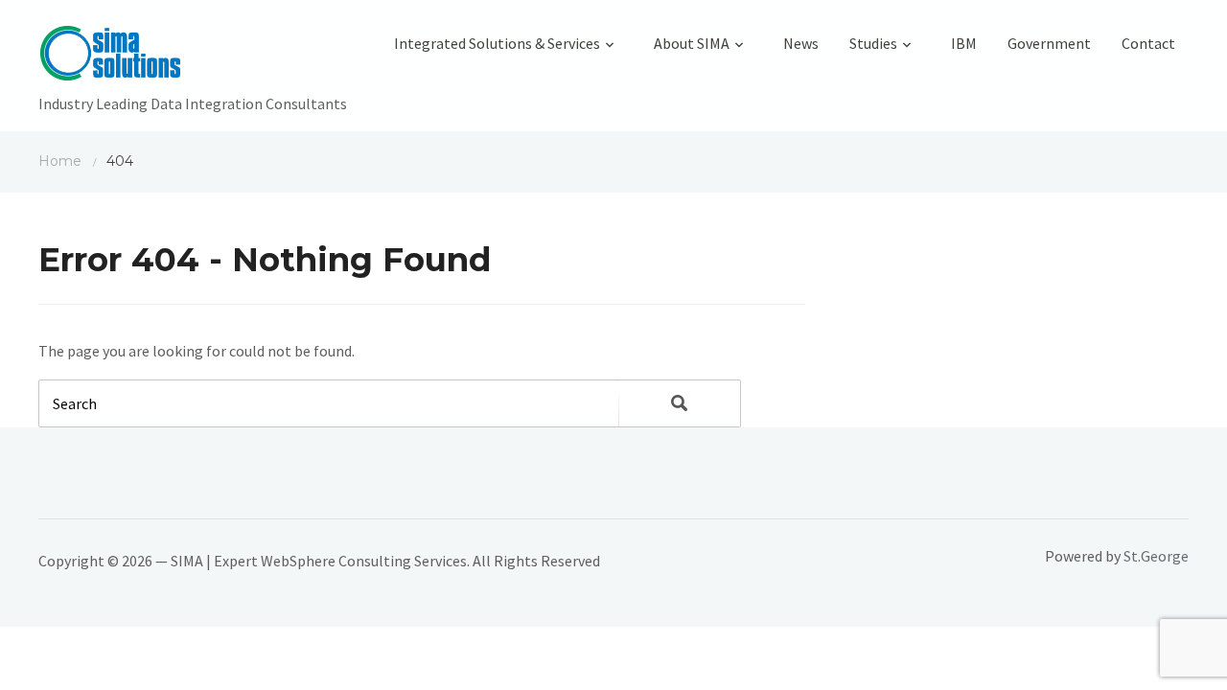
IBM (964, 43)
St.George (1156, 555)
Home (59, 161)
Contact (1148, 43)
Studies (873, 43)
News (801, 43)
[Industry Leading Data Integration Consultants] (192, 57)
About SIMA (691, 43)
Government (1049, 43)
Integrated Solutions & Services (497, 43)
